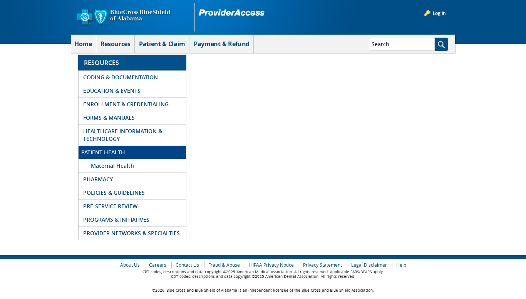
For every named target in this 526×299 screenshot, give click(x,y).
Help (401, 265)
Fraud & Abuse (224, 265)
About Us (130, 265)
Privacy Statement (322, 265)
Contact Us (187, 265)
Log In (439, 13)
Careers (157, 265)
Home (83, 44)
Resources (116, 44)
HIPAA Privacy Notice (271, 265)
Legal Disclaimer (369, 265)
